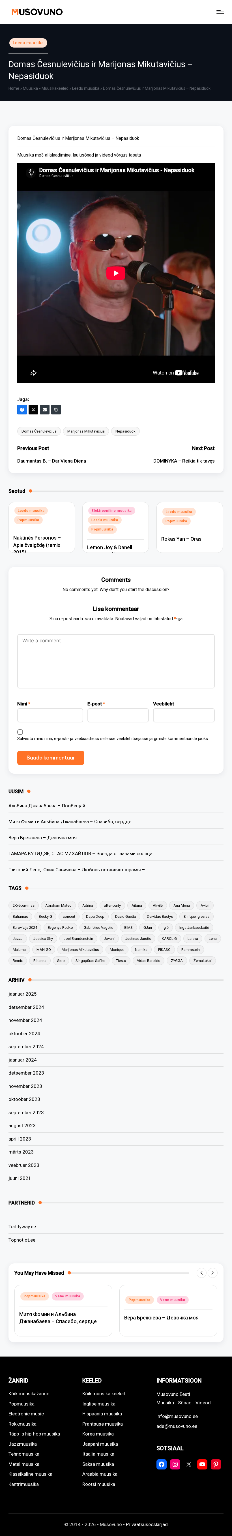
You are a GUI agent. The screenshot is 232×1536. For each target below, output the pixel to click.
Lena (213, 938)
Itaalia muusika (98, 1454)
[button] (202, 1273)
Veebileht (163, 704)
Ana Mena (181, 905)
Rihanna (39, 961)
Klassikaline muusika (30, 1474)
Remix (18, 961)
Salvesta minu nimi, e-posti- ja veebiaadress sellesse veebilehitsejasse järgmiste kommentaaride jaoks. (113, 738)
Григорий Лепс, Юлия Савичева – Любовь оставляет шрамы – (76, 869)
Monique (117, 949)
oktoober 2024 (24, 1033)
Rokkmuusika (22, 1424)
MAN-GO (43, 949)
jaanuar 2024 (22, 1060)
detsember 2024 (26, 1007)
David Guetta (125, 916)
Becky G (45, 916)
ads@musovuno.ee (176, 1426)
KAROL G (169, 938)
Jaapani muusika (100, 1444)
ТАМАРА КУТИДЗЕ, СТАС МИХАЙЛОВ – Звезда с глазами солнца (80, 853)
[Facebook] (22, 409)
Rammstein (190, 949)
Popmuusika (28, 520)
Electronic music (26, 1414)
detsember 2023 (26, 1073)
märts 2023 (21, 1152)
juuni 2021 (19, 1178)
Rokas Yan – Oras (181, 539)
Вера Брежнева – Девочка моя (42, 837)
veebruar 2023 (23, 1165)
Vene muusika (67, 1300)
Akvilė (158, 905)
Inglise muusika (98, 1404)
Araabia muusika (99, 1474)
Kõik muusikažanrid (29, 1393)
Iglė (166, 927)
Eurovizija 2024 (25, 927)
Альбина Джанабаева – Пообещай (46, 805)
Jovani (109, 938)
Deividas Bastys (160, 916)
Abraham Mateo (58, 905)
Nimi (23, 704)
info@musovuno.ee (177, 1416)
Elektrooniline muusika (112, 511)
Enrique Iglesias (196, 916)
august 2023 (22, 1125)
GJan (147, 927)
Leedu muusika (28, 42)
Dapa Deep (95, 916)
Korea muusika (98, 1434)
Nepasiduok (125, 431)
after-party (112, 905)
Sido (61, 961)
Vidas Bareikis (148, 961)
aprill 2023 (19, 1139)
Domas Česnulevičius (39, 431)
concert (69, 916)
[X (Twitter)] (33, 409)
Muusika (30, 88)
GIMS (128, 927)
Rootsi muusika (98, 1484)
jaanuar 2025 (22, 994)
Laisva (193, 938)
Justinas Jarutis (138, 938)
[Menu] (220, 12)
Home (13, 88)
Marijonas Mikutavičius (86, 431)
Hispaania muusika (102, 1414)
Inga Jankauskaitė (194, 927)
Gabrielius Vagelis (98, 927)
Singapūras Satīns (90, 961)
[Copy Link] (56, 409)
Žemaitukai (203, 961)
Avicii (205, 905)
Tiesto (121, 961)
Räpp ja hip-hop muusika (34, 1434)
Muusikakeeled (55, 88)
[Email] (45, 409)
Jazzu (18, 938)
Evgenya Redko (60, 927)
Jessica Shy (43, 938)
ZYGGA (177, 961)
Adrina (87, 905)
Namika (141, 949)
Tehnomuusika (23, 1454)
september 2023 (26, 1112)
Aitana (137, 905)
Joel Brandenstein (78, 938)
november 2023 (25, 1086)
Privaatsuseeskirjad (147, 1524)
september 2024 (26, 1046)
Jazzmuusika (22, 1444)
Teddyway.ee (22, 1226)
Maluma (19, 949)
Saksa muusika (98, 1464)
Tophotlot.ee (21, 1240)
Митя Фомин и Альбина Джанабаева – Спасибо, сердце (69, 821)
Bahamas (20, 916)
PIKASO (164, 949)
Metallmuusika (23, 1464)
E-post (96, 704)
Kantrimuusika (23, 1484)
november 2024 (25, 1020)
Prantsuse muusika (102, 1424)
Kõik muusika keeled (103, 1393)
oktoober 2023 (24, 1099)
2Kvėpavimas (24, 905)
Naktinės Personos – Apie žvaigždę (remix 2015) (37, 545)
